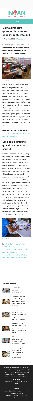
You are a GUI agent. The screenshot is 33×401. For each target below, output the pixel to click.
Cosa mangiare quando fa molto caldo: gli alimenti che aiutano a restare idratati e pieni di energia (18, 301)
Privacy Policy (23, 395)
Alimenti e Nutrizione (12, 244)
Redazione (15, 395)
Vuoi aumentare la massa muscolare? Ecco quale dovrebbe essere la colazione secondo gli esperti (19, 328)
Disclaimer (17, 398)
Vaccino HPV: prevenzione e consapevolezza (16, 290)
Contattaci (16, 383)
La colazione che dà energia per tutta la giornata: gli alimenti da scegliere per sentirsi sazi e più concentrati (19, 314)
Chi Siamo (8, 395)
